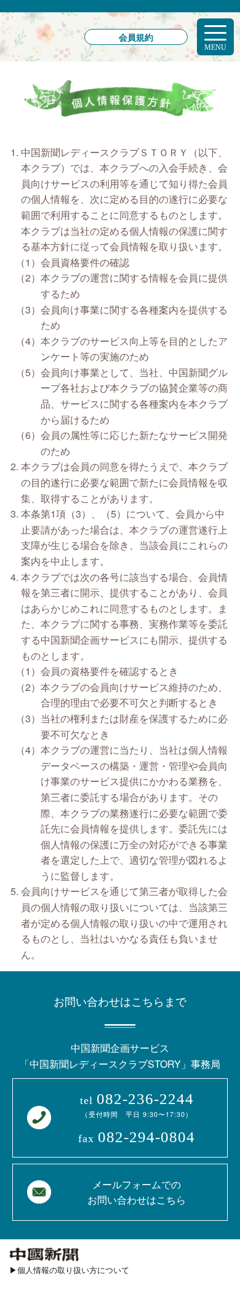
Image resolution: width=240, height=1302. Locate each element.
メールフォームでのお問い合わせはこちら (136, 1192)
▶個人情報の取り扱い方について (69, 1270)
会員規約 (136, 37)
